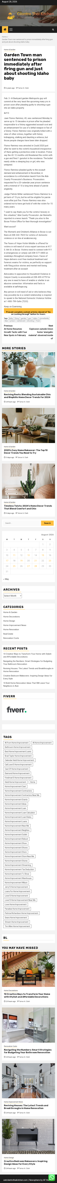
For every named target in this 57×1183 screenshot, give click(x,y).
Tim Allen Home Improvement (17, 926)
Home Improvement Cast (15, 786)
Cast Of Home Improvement (16, 769)
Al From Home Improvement (16, 743)
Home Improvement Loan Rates (18, 817)
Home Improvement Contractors (18, 791)
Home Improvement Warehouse (18, 878)
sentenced (21, 321)
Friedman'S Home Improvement (18, 778)
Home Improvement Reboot (16, 839)
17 (7, 560)
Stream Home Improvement (16, 922)
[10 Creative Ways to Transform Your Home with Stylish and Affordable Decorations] (28, 969)
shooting (30, 321)
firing (17, 318)
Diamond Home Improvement (17, 773)
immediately (44, 318)
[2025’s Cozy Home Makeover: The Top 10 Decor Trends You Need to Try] (28, 425)
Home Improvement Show (16, 843)
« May (6, 579)
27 (28, 566)
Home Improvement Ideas (16, 804)
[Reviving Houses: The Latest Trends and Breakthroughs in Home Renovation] (28, 1080)
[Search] (53, 29)
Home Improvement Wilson (16, 883)
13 (28, 555)
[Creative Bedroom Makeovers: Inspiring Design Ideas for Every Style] (28, 1136)
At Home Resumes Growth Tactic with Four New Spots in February (15, 330)
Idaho (35, 318)
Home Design (9, 621)
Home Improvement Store (16, 852)
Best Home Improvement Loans (18, 751)
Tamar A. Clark (23, 88)
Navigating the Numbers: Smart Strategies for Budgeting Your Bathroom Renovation (28, 1051)
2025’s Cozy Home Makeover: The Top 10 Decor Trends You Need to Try (26, 451)
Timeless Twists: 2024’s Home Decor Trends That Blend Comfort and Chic (28, 507)
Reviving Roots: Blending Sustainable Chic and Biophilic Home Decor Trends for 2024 (27, 396)
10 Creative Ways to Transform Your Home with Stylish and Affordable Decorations (27, 995)
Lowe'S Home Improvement (16, 896)
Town (38, 321)
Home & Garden (9, 50)
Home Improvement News (14, 625)
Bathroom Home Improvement (17, 747)
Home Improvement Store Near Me (19, 856)
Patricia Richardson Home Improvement (21, 913)
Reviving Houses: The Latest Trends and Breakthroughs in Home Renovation (26, 1106)
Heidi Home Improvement (15, 782)
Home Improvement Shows (16, 848)
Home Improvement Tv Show (17, 874)
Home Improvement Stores (16, 861)
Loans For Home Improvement (17, 891)
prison (12, 321)
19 (21, 560)
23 (50, 560)
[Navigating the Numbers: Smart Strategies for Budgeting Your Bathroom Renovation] (28, 1025)
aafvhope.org (21, 286)
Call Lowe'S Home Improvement (18, 765)
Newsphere (34, 1180)
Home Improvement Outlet (16, 834)
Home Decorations (11, 616)
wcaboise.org (30, 238)
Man (6, 321)
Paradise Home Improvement (17, 909)
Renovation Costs (11, 638)
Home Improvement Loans (16, 821)
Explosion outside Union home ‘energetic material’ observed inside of (40, 332)
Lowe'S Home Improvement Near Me (20, 900)
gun (29, 318)
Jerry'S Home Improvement (16, 887)
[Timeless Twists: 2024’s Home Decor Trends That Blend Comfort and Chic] (28, 481)
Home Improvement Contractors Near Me (22, 795)
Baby (11, 318)
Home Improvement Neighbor (17, 830)
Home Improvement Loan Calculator (20, 813)
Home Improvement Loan (15, 808)
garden (23, 318)
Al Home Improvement (42, 743)
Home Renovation (11, 629)
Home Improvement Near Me (17, 826)
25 (14, 566)
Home (32, 782)
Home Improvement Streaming (18, 865)
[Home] (5, 30)
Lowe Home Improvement (16, 904)
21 (35, 560)
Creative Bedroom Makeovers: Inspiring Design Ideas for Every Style (25, 1162)
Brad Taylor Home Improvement (18, 756)
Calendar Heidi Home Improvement (19, 760)
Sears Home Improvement (16, 918)
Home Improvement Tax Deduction (19, 869)
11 (14, 555)
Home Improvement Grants (16, 800)
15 (43, 555)
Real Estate (8, 634)
